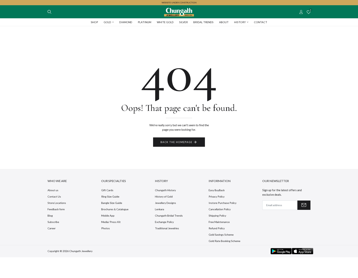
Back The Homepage (176, 142)
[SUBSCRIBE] (303, 205)
